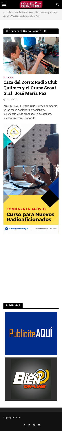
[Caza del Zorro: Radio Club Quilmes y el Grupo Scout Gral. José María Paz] (31, 55)
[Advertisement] (31, 269)
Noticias (8, 77)
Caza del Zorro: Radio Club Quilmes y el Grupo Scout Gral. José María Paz (30, 88)
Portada (7, 12)
